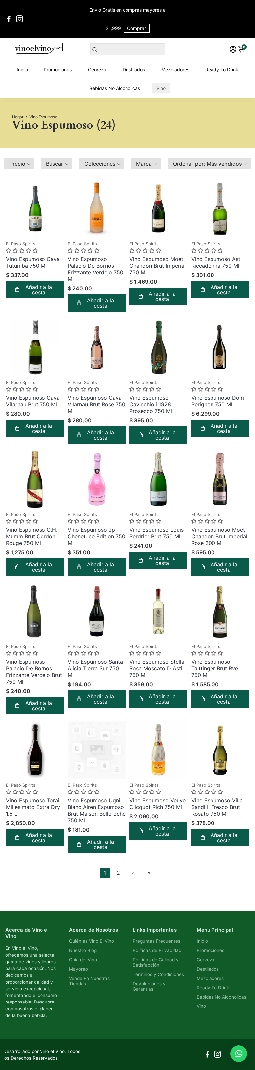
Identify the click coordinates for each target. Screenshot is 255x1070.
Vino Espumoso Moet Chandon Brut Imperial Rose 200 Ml (219, 536)
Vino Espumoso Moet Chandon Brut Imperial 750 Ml (157, 266)
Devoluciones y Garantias (149, 986)
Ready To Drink (221, 69)
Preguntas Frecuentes (156, 941)
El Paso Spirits (20, 243)
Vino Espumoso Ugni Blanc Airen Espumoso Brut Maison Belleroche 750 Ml (97, 810)
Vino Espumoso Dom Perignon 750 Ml (217, 401)
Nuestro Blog (83, 950)
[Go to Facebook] (9, 19)
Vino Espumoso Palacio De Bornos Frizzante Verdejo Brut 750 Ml (34, 671)
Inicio (22, 69)
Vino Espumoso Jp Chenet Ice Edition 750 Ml (96, 536)
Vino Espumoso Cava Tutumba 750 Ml (33, 262)
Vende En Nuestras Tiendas (89, 981)
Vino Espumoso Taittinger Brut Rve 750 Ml (214, 668)
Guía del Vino (83, 959)
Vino (161, 88)
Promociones (58, 69)
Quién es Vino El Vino (91, 941)
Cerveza (97, 69)
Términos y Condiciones (158, 974)
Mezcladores (175, 69)
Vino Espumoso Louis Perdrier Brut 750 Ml (156, 533)
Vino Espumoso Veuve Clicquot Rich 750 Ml (157, 803)
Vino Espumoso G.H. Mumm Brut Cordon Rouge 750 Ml (31, 536)
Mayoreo (78, 969)
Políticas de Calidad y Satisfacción (156, 962)
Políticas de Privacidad (157, 950)
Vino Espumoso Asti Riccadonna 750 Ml (216, 262)
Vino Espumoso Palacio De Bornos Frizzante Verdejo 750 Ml (95, 269)
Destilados (134, 69)
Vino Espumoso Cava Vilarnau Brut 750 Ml (33, 401)
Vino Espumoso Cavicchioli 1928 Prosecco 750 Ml (150, 404)
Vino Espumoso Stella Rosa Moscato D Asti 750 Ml (156, 668)
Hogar (17, 116)
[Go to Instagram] (19, 19)
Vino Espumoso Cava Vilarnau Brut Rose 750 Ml (96, 404)
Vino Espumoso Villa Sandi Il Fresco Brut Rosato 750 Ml (217, 807)
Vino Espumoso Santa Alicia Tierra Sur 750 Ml (95, 668)
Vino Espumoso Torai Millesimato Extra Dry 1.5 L (33, 807)
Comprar (136, 28)
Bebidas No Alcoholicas (114, 88)
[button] (19, 164)
